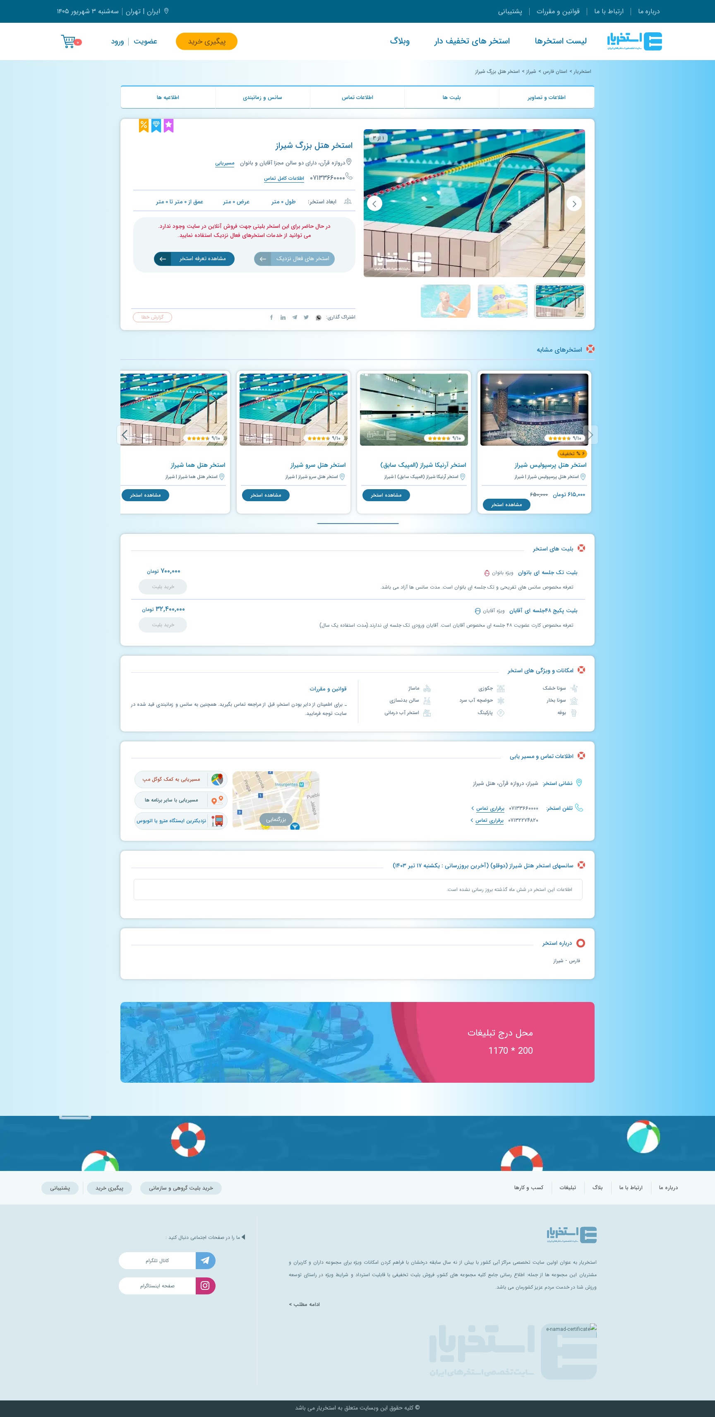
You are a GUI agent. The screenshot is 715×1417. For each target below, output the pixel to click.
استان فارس (555, 71)
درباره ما (649, 11)
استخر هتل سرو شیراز (318, 465)
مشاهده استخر (507, 505)
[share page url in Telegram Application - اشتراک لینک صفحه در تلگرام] (294, 317)
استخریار (582, 71)
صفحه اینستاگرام (157, 1286)
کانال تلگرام (157, 1261)
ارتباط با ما (609, 11)
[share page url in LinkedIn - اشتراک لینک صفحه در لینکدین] (282, 317)
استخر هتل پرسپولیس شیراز (550, 465)
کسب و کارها (528, 1187)
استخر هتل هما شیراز (198, 465)
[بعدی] (374, 203)
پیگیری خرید (207, 41)
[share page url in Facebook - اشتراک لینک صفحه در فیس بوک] (271, 317)
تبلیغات (568, 1187)
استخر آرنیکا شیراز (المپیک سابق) (423, 465)
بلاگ (598, 1187)
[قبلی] (574, 203)
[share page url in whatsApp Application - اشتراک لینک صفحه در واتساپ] (317, 317)
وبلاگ (400, 41)
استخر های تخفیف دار (472, 41)
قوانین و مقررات (558, 11)
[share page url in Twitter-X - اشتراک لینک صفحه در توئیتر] (305, 317)
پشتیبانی (510, 11)
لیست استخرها (561, 41)
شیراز (531, 71)
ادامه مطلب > (304, 1305)
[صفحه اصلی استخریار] (634, 41)
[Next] (124, 434)
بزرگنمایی (276, 819)
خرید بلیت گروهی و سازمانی (181, 1188)
